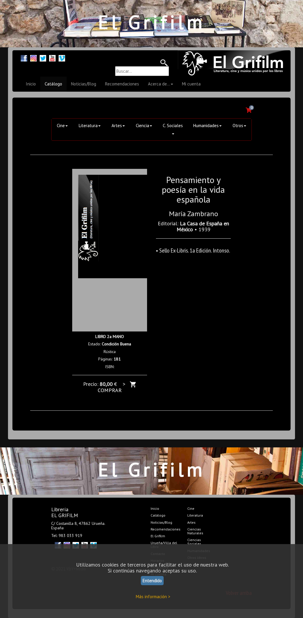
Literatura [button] (88, 125)
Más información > (153, 596)
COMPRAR (110, 390)
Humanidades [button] (206, 125)
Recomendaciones (122, 84)
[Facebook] (24, 57)
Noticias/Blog (83, 84)
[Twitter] (43, 57)
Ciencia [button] (142, 125)
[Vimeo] (62, 57)
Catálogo (53, 84)
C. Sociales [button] (173, 125)
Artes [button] (117, 125)
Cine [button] (61, 125)
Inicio (31, 84)
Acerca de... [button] (159, 84)
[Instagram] (33, 57)
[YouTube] (52, 57)
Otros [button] (238, 125)
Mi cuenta (191, 84)
